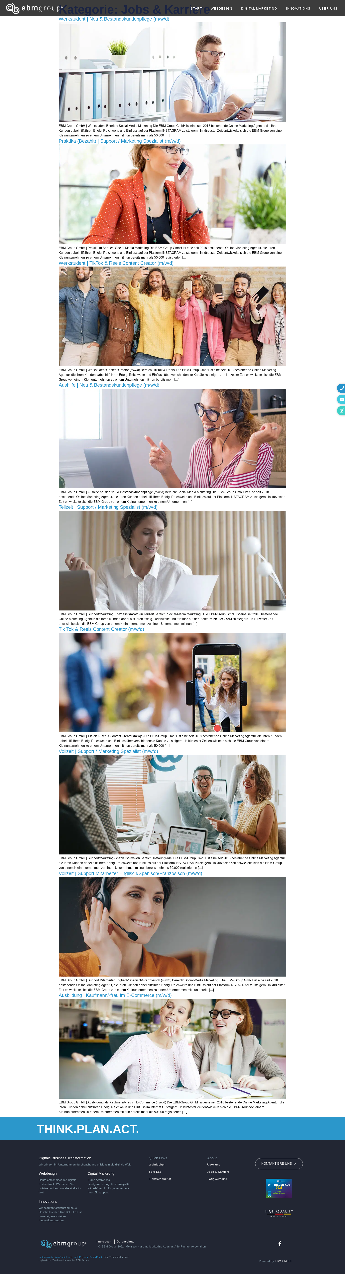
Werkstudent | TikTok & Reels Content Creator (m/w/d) (116, 263)
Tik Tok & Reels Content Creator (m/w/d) (101, 629)
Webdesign (221, 8)
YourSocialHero (63, 1257)
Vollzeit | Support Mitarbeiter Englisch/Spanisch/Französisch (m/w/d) (130, 873)
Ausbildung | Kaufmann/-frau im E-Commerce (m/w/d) (115, 995)
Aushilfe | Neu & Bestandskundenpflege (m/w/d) (109, 385)
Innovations (298, 8)
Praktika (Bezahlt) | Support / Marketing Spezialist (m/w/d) (120, 141)
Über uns (328, 8)
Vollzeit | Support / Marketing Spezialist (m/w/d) (108, 751)
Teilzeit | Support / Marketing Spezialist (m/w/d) (108, 507)
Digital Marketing (259, 8)
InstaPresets (81, 1257)
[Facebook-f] (279, 1243)
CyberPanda (96, 1257)
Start (196, 8)
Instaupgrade (46, 1257)
